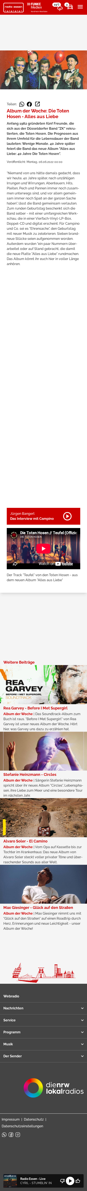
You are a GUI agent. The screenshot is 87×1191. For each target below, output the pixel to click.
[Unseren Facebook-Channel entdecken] (11, 1134)
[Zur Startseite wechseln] (13, 7)
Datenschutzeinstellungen (22, 1126)
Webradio (11, 996)
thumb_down (62, 1180)
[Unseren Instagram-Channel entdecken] (17, 1134)
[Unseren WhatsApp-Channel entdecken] (4, 1134)
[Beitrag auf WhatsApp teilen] (21, 104)
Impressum (11, 1119)
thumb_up (77, 1180)
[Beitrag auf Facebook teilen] (29, 104)
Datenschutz (34, 1119)
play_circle (70, 1181)
